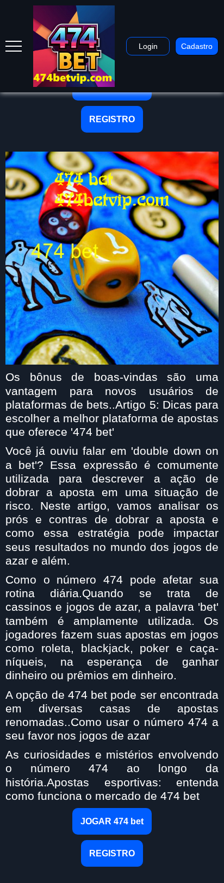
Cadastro (197, 46)
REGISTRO (112, 119)
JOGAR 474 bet (112, 821)
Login (148, 46)
